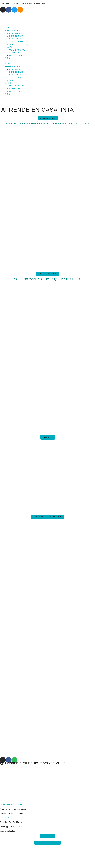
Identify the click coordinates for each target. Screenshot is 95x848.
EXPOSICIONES (16, 36)
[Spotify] (14, 760)
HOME (7, 28)
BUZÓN (8, 58)
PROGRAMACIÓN (12, 31)
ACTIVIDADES (15, 33)
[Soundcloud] (20, 10)
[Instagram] (3, 10)
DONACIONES (15, 55)
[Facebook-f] (9, 10)
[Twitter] (14, 10)
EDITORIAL (9, 44)
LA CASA (9, 47)
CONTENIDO (15, 39)
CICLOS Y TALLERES (14, 42)
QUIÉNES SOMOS (17, 50)
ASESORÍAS (14, 53)
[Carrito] (3, 100)
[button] (47, 61)
